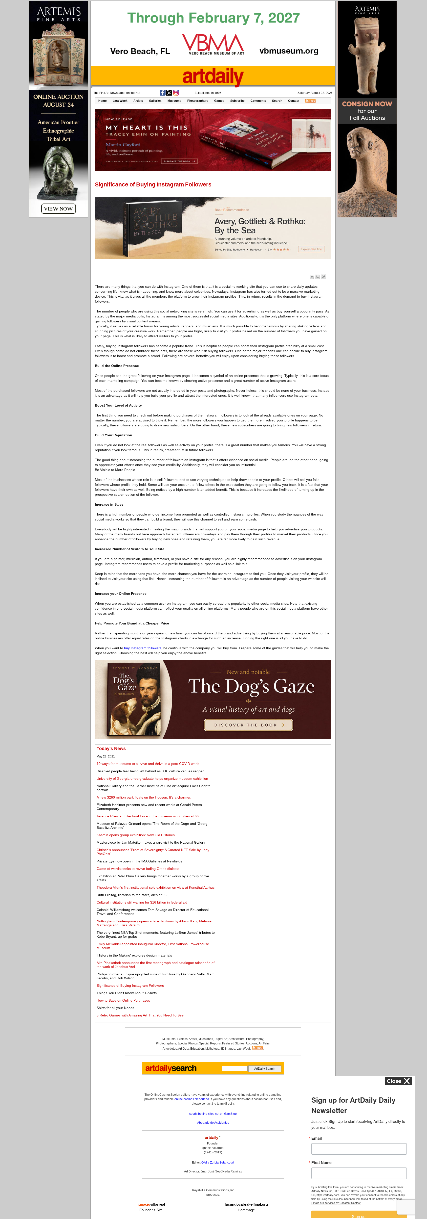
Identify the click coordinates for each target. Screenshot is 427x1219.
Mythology (212, 1048)
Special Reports (210, 1043)
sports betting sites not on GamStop (213, 1113)
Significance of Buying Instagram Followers (130, 985)
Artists (138, 101)
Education (197, 1048)
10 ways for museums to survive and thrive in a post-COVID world (148, 764)
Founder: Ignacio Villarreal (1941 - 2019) (213, 1148)
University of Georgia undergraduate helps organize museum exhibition (152, 778)
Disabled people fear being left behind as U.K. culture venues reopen (150, 771)
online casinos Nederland (191, 1099)
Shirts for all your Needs (115, 1008)
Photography (254, 1039)
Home (102, 101)
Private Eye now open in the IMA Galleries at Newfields (139, 861)
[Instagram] (176, 94)
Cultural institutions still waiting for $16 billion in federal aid (142, 902)
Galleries (155, 101)
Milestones (205, 1039)
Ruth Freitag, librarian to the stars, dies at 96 (132, 895)
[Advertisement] (274, 780)
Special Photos (187, 1043)
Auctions (251, 1043)
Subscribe (237, 101)
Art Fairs (264, 1043)
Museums (174, 101)
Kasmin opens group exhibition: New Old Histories (136, 835)
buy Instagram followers (142, 648)
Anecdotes (170, 1048)
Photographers (197, 101)
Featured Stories (233, 1043)
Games (219, 101)
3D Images (227, 1048)
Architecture (237, 1039)
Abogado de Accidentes (213, 1122)
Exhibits (182, 1039)
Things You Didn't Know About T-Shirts (127, 993)
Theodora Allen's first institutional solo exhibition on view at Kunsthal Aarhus (155, 887)
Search (277, 101)
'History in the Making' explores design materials (134, 955)
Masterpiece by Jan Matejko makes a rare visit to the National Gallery (151, 842)
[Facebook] (163, 94)
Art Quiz (183, 1048)
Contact (293, 101)
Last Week (120, 101)
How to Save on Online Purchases (123, 1000)
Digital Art (220, 1039)
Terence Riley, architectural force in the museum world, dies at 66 (148, 816)
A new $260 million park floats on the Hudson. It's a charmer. (144, 797)
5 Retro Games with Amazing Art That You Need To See (140, 1015)
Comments (258, 101)
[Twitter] (169, 94)
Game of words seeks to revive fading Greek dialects (138, 869)
